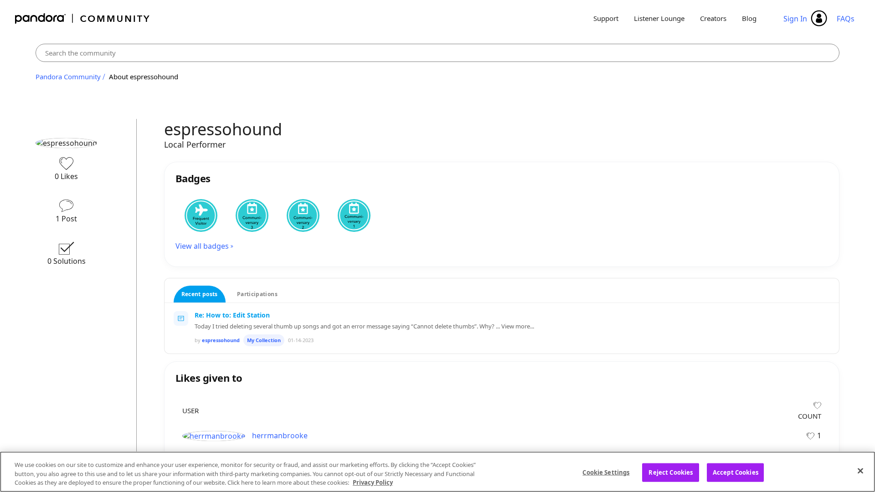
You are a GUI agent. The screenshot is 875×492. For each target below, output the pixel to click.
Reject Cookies (671, 472)
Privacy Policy (373, 482)
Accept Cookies (735, 472)
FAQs (845, 19)
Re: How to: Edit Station (232, 315)
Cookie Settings (605, 472)
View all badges (202, 246)
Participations (257, 294)
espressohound (221, 340)
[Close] (860, 471)
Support (605, 18)
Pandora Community (83, 18)
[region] (437, 471)
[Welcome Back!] (201, 215)
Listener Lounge (659, 18)
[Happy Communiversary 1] (354, 215)
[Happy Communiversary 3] (252, 215)
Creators (713, 18)
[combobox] (437, 53)
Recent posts (199, 294)
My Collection (264, 340)
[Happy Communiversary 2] (303, 215)
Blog (749, 18)
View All (502, 364)
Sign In (795, 19)
